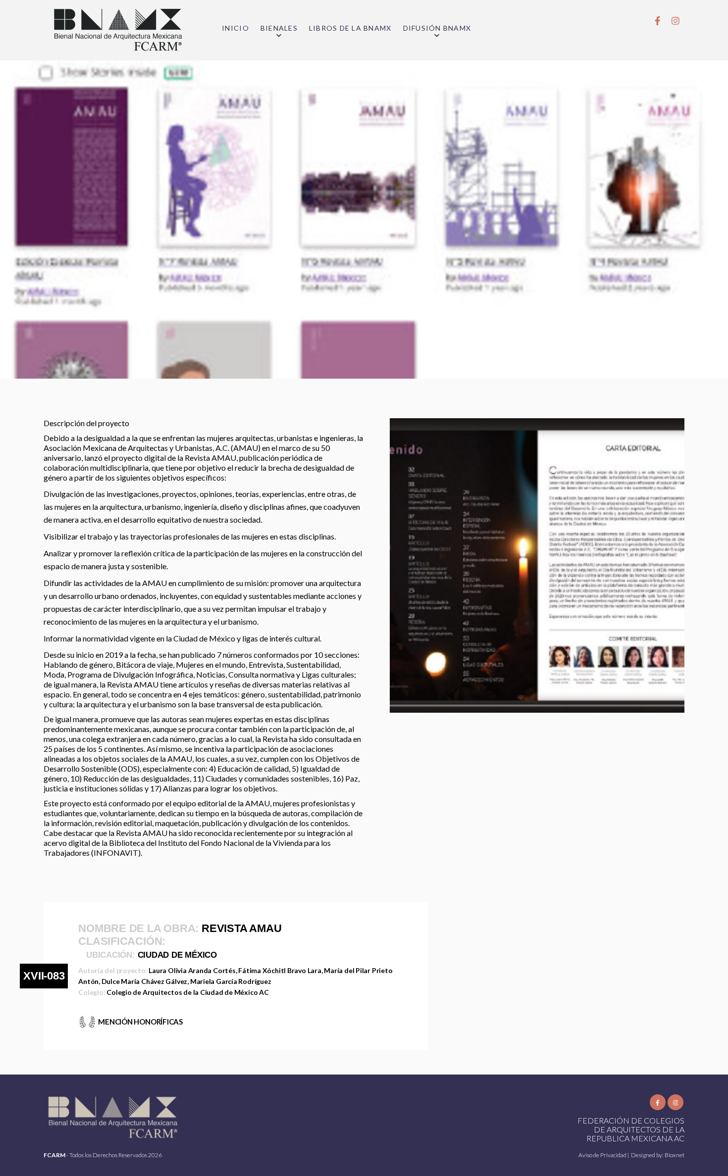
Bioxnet (674, 1155)
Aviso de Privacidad (602, 1155)
